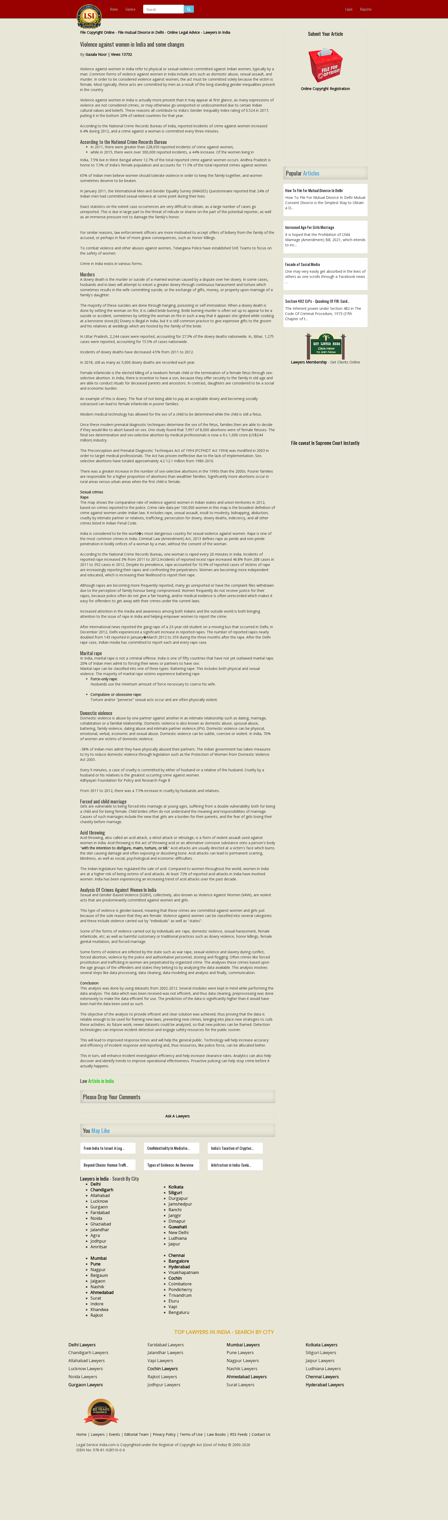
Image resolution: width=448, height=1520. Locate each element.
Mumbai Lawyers (243, 1345)
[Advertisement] (325, 128)
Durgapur (178, 1198)
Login (348, 9)
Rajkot (96, 1315)
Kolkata (176, 1187)
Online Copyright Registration (325, 88)
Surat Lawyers (240, 1385)
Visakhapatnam (184, 1272)
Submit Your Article (325, 33)
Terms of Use (191, 1434)
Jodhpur (98, 1241)
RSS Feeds (239, 1434)
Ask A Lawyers (177, 1115)
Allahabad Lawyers (86, 1360)
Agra (95, 1235)
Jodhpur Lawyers (164, 1385)
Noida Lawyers (82, 1376)
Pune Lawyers (240, 1352)
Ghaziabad (100, 1224)
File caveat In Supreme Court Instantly (325, 442)
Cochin (175, 1278)
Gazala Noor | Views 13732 (109, 54)
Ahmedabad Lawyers (247, 1376)
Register (366, 9)
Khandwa (99, 1309)
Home (114, 9)
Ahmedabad (102, 1292)
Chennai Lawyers (322, 1376)
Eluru (174, 1301)
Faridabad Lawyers (166, 1345)
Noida (96, 1218)
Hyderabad (179, 1267)
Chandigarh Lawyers (88, 1352)
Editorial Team (136, 1434)
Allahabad (100, 1195)
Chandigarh (101, 1190)
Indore (96, 1304)
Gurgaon (99, 1207)
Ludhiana (178, 1238)
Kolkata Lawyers (322, 1345)
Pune (95, 1264)
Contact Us (261, 1434)
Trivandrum (180, 1295)
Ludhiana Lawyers (323, 1368)
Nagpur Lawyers (243, 1360)
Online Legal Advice (183, 32)
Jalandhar (99, 1229)
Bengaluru (179, 1312)
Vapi (173, 1306)
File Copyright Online (97, 32)
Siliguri (175, 1192)
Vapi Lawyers (160, 1360)
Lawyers (98, 1434)
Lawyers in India (216, 32)
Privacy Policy (164, 1434)
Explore (130, 9)
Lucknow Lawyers (85, 1368)
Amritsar (98, 1247)
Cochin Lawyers (163, 1368)
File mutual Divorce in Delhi (141, 32)
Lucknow (99, 1201)
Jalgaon (97, 1281)
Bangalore (179, 1261)
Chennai (177, 1255)
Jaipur (174, 1244)
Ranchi (175, 1210)
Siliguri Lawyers (321, 1352)
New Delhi (178, 1232)
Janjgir (175, 1215)
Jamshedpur (180, 1204)
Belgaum (99, 1275)
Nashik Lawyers (242, 1368)
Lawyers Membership (309, 362)
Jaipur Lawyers (320, 1360)
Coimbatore (180, 1284)
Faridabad (100, 1212)
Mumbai (98, 1258)
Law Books (216, 1434)
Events (114, 1434)
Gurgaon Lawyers (85, 1385)
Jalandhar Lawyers (165, 1352)
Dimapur (177, 1221)
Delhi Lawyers (82, 1345)
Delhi (95, 1184)
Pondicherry (180, 1289)
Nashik (97, 1287)
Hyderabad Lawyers (325, 1385)
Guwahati (178, 1227)
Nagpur (98, 1269)
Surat (95, 1298)
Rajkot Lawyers (162, 1376)
